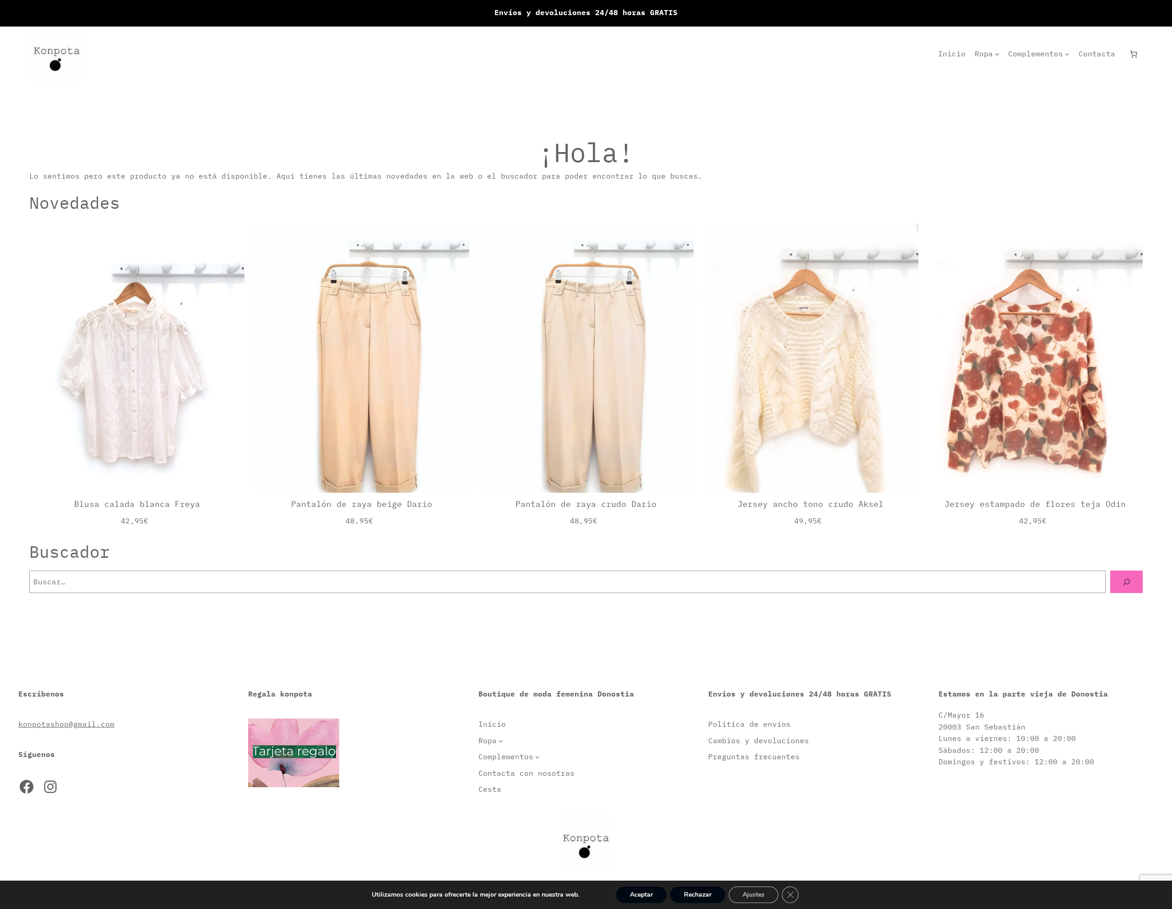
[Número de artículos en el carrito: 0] (1133, 54)
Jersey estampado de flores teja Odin (1035, 504)
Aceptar (641, 894)
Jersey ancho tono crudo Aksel (811, 504)
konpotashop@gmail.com (66, 724)
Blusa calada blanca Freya (137, 504)
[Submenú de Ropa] (997, 54)
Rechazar (697, 894)
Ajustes (754, 894)
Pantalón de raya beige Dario (361, 504)
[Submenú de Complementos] (1067, 54)
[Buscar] (1126, 582)
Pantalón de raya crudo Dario (586, 504)
